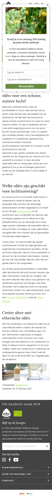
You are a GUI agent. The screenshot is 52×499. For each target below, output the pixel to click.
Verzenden (26, 86)
